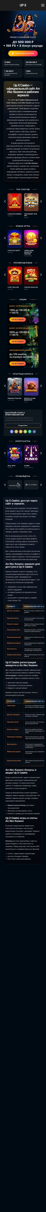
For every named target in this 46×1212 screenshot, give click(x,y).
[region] (23, 206)
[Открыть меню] (42, 5)
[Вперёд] (41, 201)
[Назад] (5, 201)
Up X (23, 5)
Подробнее (22, 425)
